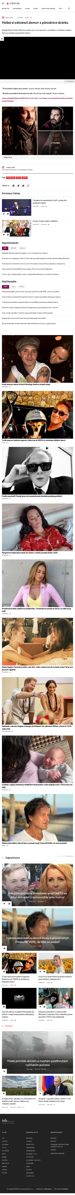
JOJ (3, 1138)
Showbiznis (17, 8)
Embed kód (71, 81)
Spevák (25, 177)
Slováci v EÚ (30, 1176)
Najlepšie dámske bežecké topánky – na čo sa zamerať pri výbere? (25, 253)
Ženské (4, 1157)
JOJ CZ (4, 1147)
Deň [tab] (5, 248)
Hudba (27, 8)
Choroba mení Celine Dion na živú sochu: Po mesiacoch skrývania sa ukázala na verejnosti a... (34, 264)
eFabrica (65, 1189)
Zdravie (4, 1166)
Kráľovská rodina (48, 8)
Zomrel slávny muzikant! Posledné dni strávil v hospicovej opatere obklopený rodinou (31, 297)
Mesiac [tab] (22, 248)
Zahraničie (29, 1163)
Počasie (4, 1173)
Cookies (53, 1149)
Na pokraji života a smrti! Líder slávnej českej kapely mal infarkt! (24, 318)
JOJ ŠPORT (5, 1144)
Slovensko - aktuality (33, 1160)
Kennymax (48, 1189)
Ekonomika (29, 1173)
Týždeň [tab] (13, 248)
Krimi (27, 1166)
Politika (29, 1169)
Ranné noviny (30, 1150)
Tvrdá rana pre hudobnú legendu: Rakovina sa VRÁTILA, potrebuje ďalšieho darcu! (30, 302)
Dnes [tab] (5, 286)
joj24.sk (29, 1141)
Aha (42, 89)
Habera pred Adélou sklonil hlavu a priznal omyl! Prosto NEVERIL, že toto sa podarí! (30, 291)
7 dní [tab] (13, 286)
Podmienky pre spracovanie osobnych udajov (60, 1145)
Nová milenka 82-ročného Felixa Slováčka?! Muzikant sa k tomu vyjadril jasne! (29, 323)
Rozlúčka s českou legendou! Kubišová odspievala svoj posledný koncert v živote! (30, 307)
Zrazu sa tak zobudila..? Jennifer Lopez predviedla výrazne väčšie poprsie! (27, 313)
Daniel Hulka (10, 177)
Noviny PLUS (30, 1144)
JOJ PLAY (4, 1141)
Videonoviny (30, 1147)
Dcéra (18, 177)
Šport (35, 8)
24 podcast (30, 1157)
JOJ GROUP (5, 1150)
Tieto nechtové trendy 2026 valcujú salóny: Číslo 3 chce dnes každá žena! (27, 269)
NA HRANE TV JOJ (31, 1154)
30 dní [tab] (21, 286)
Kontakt (53, 1141)
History (4, 1169)
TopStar (4, 1160)
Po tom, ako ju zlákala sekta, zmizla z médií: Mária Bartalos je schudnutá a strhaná (30, 274)
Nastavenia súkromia (57, 1153)
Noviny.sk (5, 8)
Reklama (53, 1138)
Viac (60, 8)
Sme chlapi (5, 1163)
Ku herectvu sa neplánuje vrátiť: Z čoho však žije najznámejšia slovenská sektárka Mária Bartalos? (36, 258)
